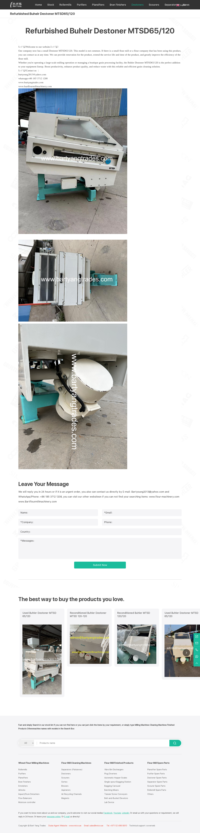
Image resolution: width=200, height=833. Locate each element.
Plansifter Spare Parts (157, 769)
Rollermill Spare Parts (156, 790)
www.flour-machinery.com (164, 496)
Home (38, 4)
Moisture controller (27, 802)
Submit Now (100, 565)
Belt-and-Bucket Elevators (116, 798)
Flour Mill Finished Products (118, 763)
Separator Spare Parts (157, 782)
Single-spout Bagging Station (117, 782)
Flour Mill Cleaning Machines (76, 763)
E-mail (67, 817)
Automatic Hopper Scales (115, 778)
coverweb (150, 826)
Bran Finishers (118, 4)
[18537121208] (196, 650)
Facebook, (108, 813)
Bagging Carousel (112, 786)
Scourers (154, 4)
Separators (171, 4)
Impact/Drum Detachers (28, 794)
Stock (50, 4)
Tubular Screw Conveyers (115, 794)
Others (150, 794)
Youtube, (117, 813)
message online (54, 817)
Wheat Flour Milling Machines (33, 763)
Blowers (64, 786)
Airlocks (21, 790)
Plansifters (98, 4)
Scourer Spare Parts (156, 786)
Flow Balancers (25, 798)
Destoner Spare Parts (157, 778)
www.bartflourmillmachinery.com (35, 86)
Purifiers (82, 4)
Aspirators (65, 790)
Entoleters (23, 786)
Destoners (137, 4)
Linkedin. (126, 813)
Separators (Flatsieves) (71, 769)
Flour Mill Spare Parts (158, 763)
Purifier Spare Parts (156, 774)
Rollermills (65, 4)
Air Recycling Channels (71, 794)
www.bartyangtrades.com (30, 82)
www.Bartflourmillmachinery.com (37, 501)
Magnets (65, 798)
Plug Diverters (110, 774)
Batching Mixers (111, 790)
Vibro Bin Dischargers (113, 769)
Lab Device (109, 802)
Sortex (64, 782)
